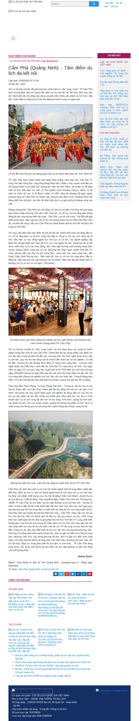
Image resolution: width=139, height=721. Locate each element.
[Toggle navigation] (13, 38)
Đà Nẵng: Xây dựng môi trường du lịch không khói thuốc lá (114, 158)
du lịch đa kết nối (50, 569)
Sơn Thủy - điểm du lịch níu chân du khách (80, 602)
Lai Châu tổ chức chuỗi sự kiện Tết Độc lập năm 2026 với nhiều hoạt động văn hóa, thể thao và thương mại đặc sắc (114, 144)
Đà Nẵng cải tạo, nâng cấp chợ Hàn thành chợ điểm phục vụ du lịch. (21, 607)
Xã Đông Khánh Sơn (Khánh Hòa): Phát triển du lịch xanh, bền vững (114, 195)
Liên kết (109, 3)
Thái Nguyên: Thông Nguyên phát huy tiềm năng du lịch (114, 185)
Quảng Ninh (34, 569)
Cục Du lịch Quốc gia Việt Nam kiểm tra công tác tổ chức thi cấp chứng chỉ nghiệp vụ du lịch (114, 123)
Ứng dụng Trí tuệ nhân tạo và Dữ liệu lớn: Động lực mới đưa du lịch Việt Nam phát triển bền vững (114, 94)
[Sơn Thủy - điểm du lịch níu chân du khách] (81, 596)
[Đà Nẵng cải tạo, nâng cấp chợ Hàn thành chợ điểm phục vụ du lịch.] (22, 597)
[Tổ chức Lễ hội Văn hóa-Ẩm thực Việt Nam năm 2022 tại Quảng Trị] (51, 633)
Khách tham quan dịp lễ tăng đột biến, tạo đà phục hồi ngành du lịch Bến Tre (53, 662)
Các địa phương (50, 61)
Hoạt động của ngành (21, 56)
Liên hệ (114, 6)
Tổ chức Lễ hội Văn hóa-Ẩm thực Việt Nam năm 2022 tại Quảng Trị (50, 642)
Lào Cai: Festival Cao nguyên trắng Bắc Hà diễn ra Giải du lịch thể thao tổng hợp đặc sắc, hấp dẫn (22, 647)
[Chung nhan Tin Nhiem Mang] (111, 690)
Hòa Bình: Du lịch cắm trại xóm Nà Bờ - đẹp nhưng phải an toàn (46, 665)
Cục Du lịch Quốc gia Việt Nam (24, 61)
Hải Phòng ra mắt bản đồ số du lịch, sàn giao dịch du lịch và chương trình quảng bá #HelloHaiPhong (51, 611)
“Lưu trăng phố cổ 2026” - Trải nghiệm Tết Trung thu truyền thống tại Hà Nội (114, 73)
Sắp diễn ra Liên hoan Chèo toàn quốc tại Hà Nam (81, 637)
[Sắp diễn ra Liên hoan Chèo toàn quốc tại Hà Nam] (81, 631)
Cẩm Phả (22, 569)
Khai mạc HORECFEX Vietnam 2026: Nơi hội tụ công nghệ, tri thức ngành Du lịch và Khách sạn (114, 108)
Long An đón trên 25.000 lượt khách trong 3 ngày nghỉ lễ (43, 676)
